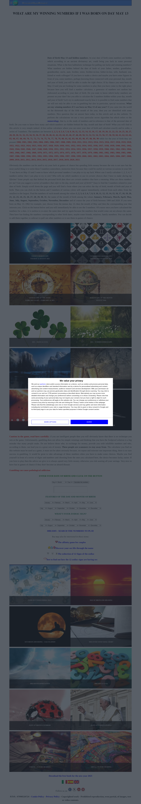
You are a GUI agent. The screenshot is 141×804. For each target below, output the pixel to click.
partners (43, 384)
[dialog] (70, 402)
